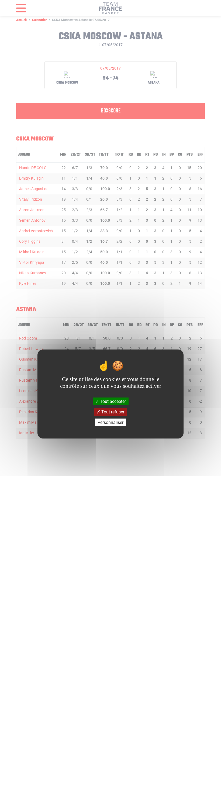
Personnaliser (110, 422)
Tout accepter (112, 401)
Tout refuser (112, 411)
